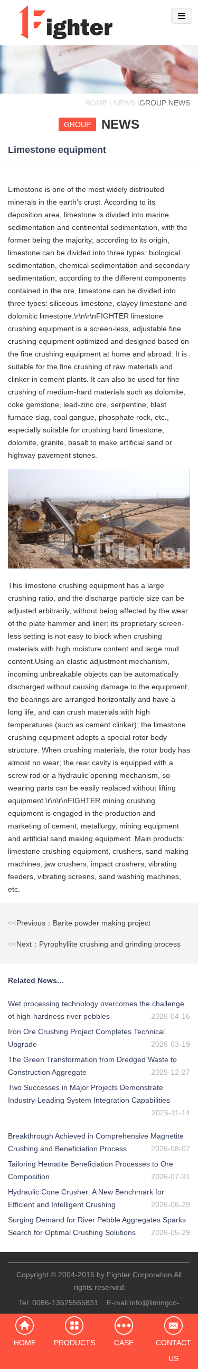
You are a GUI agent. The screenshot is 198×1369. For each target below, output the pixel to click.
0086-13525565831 (65, 1302)
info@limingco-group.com (130, 1308)
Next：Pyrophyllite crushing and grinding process (94, 944)
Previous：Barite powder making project (79, 923)
